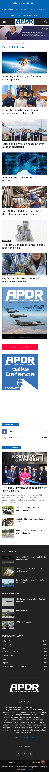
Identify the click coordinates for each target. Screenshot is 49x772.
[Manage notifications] (43, 762)
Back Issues (41, 9)
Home (4, 9)
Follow (44, 438)
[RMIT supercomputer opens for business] (24, 163)
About (10, 9)
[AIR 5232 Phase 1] (8, 613)
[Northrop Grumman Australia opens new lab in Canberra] (24, 468)
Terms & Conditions (15, 762)
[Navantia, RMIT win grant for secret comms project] (24, 63)
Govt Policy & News (9, 274)
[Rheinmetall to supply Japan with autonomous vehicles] (8, 510)
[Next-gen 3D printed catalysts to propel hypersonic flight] (24, 231)
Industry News (7, 106)
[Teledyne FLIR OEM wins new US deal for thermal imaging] (8, 560)
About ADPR (36, 762)
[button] (4, 21)
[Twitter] (31, 753)
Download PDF (20, 347)
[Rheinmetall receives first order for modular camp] (8, 571)
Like (45, 432)
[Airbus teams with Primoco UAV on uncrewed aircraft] (8, 533)
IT (3, 72)
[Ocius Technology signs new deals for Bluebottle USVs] (8, 583)
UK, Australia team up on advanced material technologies (21, 280)
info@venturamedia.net (29, 737)
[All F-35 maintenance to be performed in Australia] (8, 602)
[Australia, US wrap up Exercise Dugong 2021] (8, 522)
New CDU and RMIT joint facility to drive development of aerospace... (21, 213)
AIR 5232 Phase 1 (22, 610)
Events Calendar (20, 9)
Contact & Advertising (29, 15)
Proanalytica (29, 769)
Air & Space (6, 140)
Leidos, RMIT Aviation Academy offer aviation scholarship (23, 145)
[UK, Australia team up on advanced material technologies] (24, 264)
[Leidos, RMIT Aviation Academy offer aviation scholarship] (24, 130)
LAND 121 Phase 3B (23, 622)
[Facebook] (18, 753)
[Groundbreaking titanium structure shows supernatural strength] (24, 96)
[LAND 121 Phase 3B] (8, 625)
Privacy (27, 762)
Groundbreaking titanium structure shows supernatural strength (21, 112)
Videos (32, 9)
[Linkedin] (24, 753)
